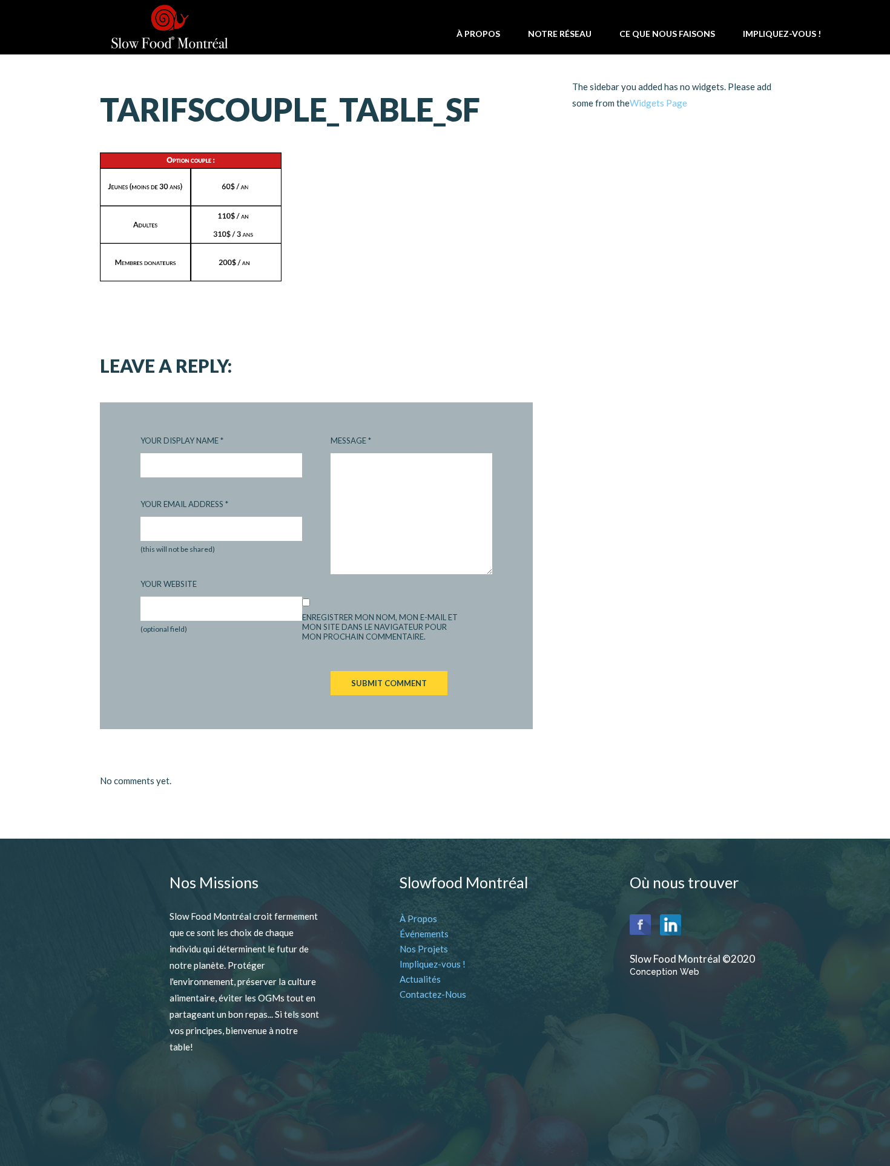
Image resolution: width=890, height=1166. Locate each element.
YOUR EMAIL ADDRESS (184, 504)
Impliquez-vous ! (433, 963)
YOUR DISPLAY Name (181, 440)
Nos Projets (424, 948)
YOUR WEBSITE (168, 584)
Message (351, 440)
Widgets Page (658, 102)
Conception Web (664, 972)
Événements (424, 933)
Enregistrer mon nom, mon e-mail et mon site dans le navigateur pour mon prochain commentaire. (380, 626)
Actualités (420, 979)
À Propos (418, 918)
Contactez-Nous (433, 994)
